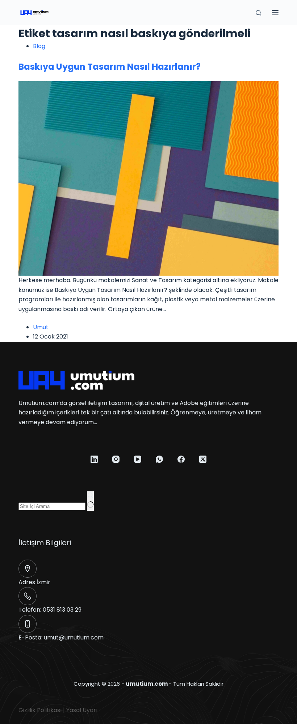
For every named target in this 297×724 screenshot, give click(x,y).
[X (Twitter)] (202, 459)
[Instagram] (116, 459)
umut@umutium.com (74, 637)
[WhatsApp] (159, 459)
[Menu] (275, 12)
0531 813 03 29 (62, 610)
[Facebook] (181, 459)
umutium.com (147, 684)
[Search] (258, 13)
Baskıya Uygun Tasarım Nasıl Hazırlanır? (109, 67)
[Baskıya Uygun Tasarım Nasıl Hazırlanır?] (148, 178)
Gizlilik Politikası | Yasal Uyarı (57, 710)
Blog (39, 46)
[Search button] (90, 501)
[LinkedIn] (94, 459)
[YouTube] (137, 459)
